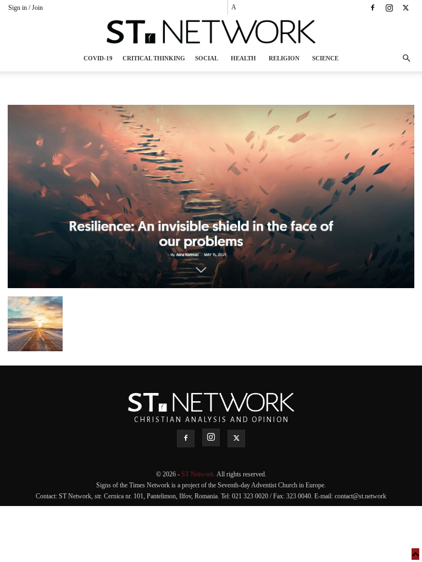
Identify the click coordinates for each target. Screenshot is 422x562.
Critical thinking (154, 58)
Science (325, 58)
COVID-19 (98, 58)
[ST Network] (211, 32)
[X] (405, 7)
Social (206, 58)
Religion (284, 58)
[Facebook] (372, 7)
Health (243, 58)
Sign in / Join (25, 8)
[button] (406, 58)
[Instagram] (389, 7)
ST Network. (198, 474)
